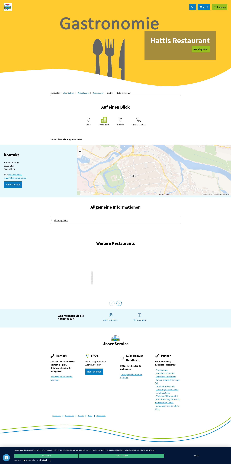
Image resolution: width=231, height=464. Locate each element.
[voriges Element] (112, 303)
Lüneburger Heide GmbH (167, 389)
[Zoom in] (80, 148)
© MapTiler (206, 194)
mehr (196, 456)
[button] (219, 7)
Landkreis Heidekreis (165, 386)
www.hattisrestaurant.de (15, 178)
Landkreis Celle (163, 392)
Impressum (56, 416)
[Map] (154, 170)
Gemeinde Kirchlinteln (166, 376)
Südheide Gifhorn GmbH (167, 396)
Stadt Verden (162, 370)
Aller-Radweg (68, 93)
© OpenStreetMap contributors (220, 194)
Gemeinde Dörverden (165, 373)
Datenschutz (69, 416)
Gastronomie (98, 93)
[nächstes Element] (119, 303)
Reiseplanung (83, 93)
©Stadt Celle (101, 416)
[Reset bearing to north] (80, 155)
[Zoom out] (80, 151)
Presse (90, 416)
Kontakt (81, 416)
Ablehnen (46, 456)
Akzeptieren (122, 456)
